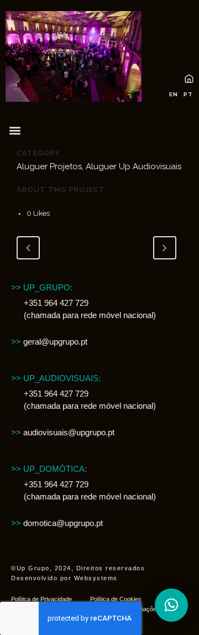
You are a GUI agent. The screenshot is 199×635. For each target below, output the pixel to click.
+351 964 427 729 (56, 303)
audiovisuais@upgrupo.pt (62, 432)
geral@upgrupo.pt (49, 341)
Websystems (96, 578)
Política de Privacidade (41, 599)
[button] (15, 130)
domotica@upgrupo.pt (57, 523)
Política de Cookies (116, 599)
